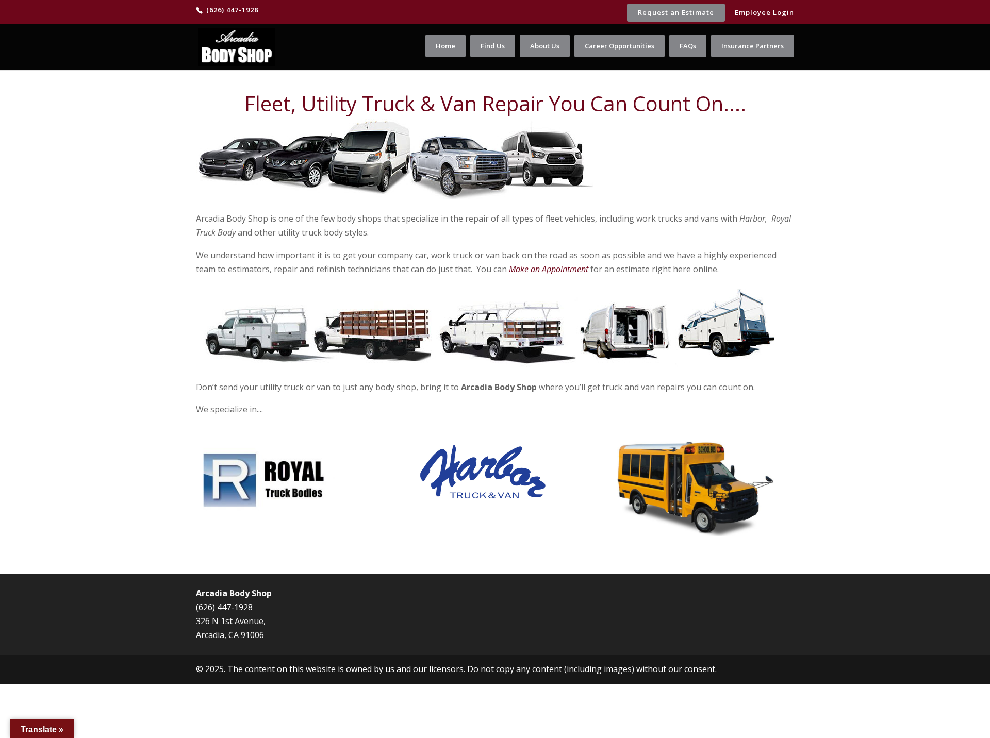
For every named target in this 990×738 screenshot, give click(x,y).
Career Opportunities (619, 46)
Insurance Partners (752, 46)
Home (445, 46)
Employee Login (764, 13)
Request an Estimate (676, 12)
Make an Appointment (548, 269)
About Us (544, 46)
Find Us (493, 46)
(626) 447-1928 (224, 607)
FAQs (688, 46)
